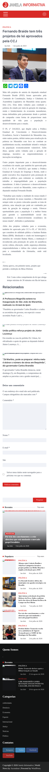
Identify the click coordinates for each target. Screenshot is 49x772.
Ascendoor (15, 768)
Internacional (7, 722)
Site (4, 460)
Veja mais (40, 507)
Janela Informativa (25, 765)
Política (7, 27)
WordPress (35, 768)
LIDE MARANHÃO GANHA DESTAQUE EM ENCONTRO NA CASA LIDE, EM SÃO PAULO (30, 684)
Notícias (10, 534)
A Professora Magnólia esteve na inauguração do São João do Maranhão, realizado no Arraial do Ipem (23, 301)
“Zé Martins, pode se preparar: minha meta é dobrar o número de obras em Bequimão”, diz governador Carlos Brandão (24, 362)
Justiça (5, 727)
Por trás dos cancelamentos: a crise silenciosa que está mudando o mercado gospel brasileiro (22, 539)
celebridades (7, 703)
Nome (6, 435)
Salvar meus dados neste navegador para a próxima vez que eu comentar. (24, 474)
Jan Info (7, 46)
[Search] (44, 14)
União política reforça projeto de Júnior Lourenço (22, 332)
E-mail (6, 448)
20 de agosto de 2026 (36, 689)
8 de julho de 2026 (35, 573)
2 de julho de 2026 (35, 639)
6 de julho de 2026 (22, 546)
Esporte (5, 717)
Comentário (8, 400)
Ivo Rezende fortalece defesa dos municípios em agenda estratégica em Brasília (32, 583)
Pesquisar (39, 500)
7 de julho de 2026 (35, 606)
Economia (6, 712)
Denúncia (6, 708)
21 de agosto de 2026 (36, 674)
